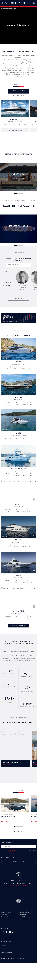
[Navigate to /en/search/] (6, 3)
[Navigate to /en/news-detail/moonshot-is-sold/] (15, 803)
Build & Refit (22, 916)
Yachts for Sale (4, 914)
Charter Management (25, 910)
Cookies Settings (6, 953)
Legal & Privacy (6, 941)
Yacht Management (24, 912)
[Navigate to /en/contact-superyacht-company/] (34, 3)
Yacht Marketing (23, 914)
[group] (15, 116)
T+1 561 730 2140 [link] (8, 851)
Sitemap (3, 949)
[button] (18, 91)
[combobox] (18, 265)
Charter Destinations (6, 912)
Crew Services (23, 919)
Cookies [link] (4, 945)
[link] (30, 3)
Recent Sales (4, 919)
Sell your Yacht (4, 916)
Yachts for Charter (5, 910)
